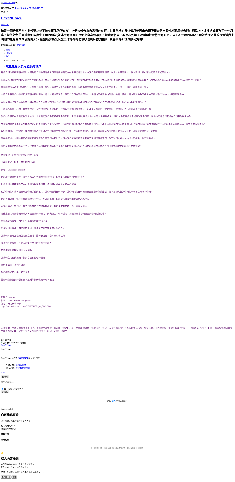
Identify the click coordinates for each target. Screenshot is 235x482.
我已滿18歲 (6, 477)
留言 (26, 358)
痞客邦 (21, 358)
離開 (14, 477)
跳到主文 (5, 25)
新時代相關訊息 (23, 368)
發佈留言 (5, 392)
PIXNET (99, 448)
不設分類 (21, 45)
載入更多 (5, 377)
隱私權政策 (131, 448)
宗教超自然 (21, 365)
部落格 (9, 53)
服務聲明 (141, 448)
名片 (8, 56)
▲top (3, 372)
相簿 (8, 50)
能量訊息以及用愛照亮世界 (23, 66)
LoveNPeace (11, 18)
